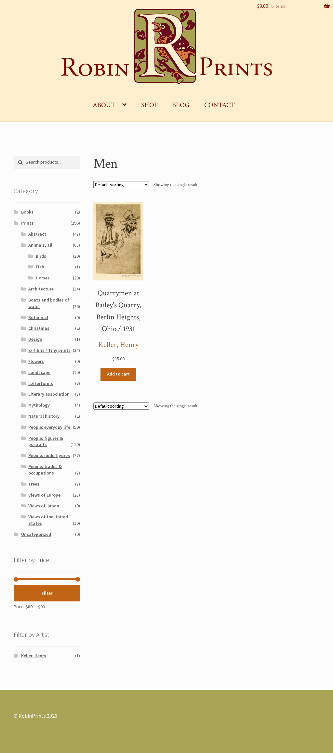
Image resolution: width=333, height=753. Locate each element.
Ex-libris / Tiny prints (49, 350)
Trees (33, 484)
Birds (41, 256)
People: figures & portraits (45, 441)
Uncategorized (36, 534)
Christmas (38, 328)
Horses (43, 278)
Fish (40, 267)
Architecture (41, 289)
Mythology (39, 405)
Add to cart (118, 374)
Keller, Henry (118, 345)
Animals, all (40, 245)
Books (27, 212)
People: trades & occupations (45, 469)
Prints (27, 223)
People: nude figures (49, 455)
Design (35, 339)
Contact (219, 105)
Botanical (38, 317)
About (104, 105)
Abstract (37, 234)
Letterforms (40, 383)
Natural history (44, 416)
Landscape (39, 372)
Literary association (49, 394)
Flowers (36, 361)
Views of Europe (44, 495)
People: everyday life (49, 427)
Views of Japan (43, 506)
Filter (47, 593)
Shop (149, 105)
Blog (181, 105)
